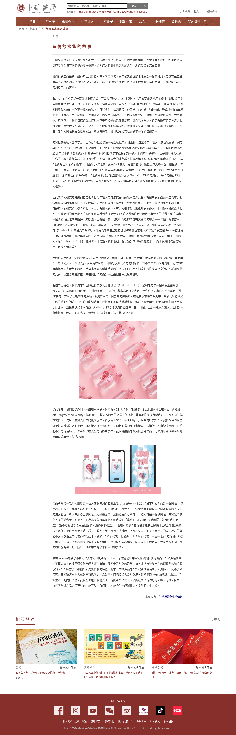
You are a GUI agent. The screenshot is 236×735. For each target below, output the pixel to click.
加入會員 (185, 11)
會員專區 (141, 721)
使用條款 (95, 721)
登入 (196, 11)
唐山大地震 (85, 12)
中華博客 (35, 28)
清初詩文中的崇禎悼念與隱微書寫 (130, 12)
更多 (217, 619)
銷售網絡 (212, 11)
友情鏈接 (168, 721)
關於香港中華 (125, 721)
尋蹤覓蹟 (96, 12)
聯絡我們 (109, 721)
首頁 (22, 28)
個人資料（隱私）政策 (75, 721)
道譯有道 (106, 12)
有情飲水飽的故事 (57, 28)
